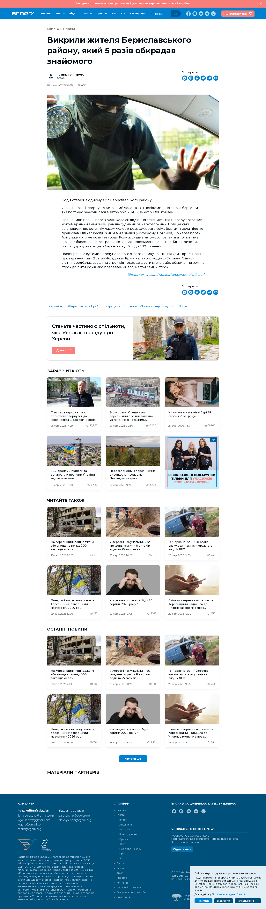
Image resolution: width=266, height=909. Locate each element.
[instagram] (194, 13)
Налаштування (246, 900)
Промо (123, 853)
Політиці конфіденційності (228, 894)
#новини (130, 306)
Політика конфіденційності (133, 892)
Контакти (118, 13)
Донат (61, 350)
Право (123, 839)
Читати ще (133, 758)
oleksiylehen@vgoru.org (74, 820)
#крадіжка (113, 306)
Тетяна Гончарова (71, 74)
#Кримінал (56, 306)
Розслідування (128, 834)
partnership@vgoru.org (74, 815)
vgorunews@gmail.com (34, 820)
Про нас (101, 13)
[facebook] (188, 13)
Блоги (60, 13)
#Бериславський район (84, 306)
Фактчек (124, 829)
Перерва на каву (130, 848)
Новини (46, 13)
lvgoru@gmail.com (31, 824)
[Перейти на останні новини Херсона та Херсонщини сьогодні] (23, 13)
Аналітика (125, 824)
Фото (122, 844)
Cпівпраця (137, 13)
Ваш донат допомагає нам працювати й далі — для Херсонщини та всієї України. (133, 3)
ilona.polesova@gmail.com (36, 815)
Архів (119, 873)
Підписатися (182, 849)
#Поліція (183, 306)
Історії (123, 819)
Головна (53, 29)
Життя (123, 858)
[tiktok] (213, 13)
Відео (73, 13)
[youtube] (200, 13)
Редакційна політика (129, 887)
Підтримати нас (235, 13)
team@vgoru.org (29, 829)
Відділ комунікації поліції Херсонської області (165, 275)
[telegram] (207, 13)
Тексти (87, 13)
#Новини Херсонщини (157, 306)
